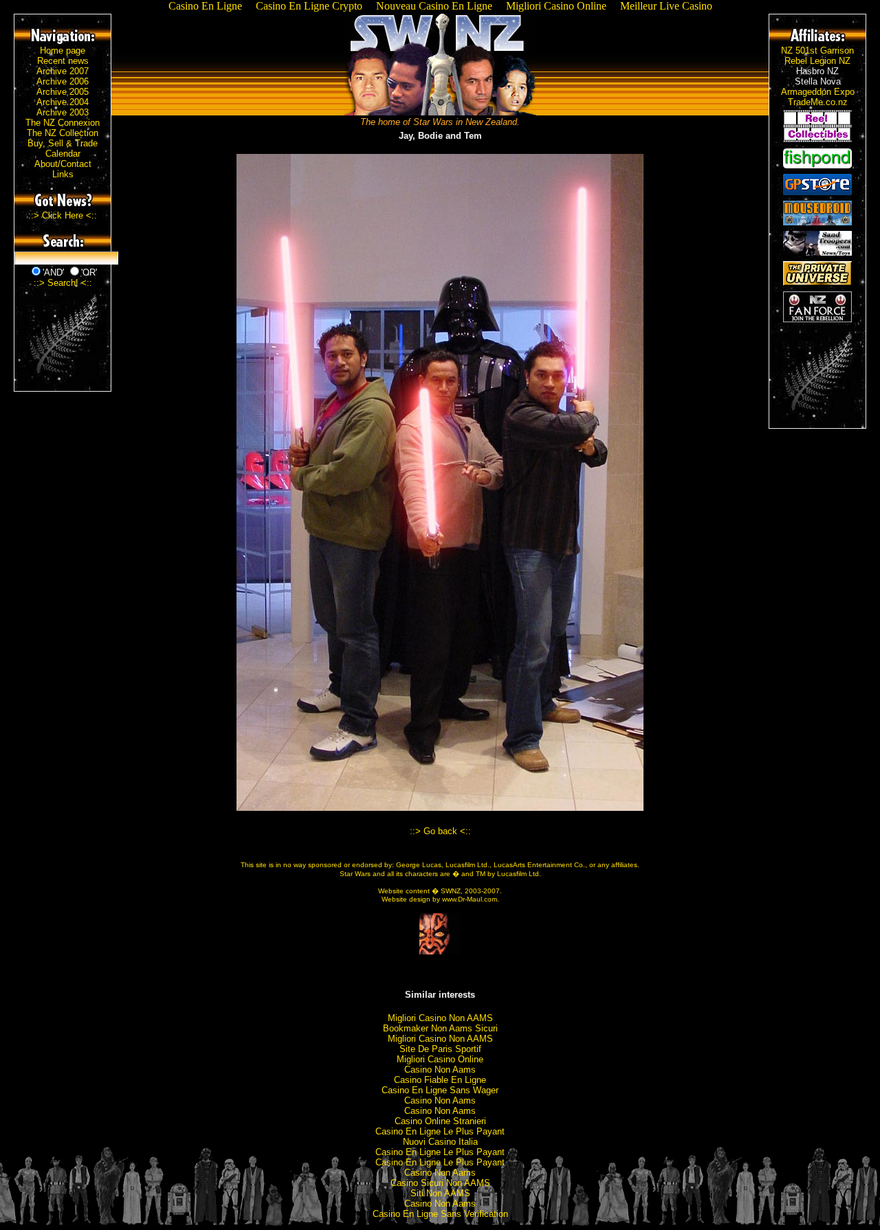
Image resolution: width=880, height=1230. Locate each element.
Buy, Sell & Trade (63, 143)
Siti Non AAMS (440, 1193)
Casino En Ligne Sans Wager (440, 1090)
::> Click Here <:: (62, 215)
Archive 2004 (62, 102)
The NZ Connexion (62, 123)
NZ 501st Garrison (817, 50)
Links (63, 174)
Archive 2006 (62, 81)
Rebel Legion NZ (817, 61)
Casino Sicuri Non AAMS (440, 1183)
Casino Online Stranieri (440, 1121)
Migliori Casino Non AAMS (440, 1018)
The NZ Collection (62, 133)
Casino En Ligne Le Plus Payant (440, 1131)
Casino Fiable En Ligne (440, 1080)
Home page (62, 50)
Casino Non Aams (440, 1069)
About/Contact (62, 164)
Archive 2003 (62, 112)
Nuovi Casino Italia (440, 1142)
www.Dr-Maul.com (469, 899)
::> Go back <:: (440, 831)
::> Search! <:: (63, 283)
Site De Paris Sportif (440, 1049)
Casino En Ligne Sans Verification (440, 1214)
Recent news (63, 61)
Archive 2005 (62, 92)
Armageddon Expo (818, 92)
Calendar (62, 153)
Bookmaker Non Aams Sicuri (440, 1028)
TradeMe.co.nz (818, 102)
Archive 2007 (62, 71)
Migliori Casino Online (440, 1059)
